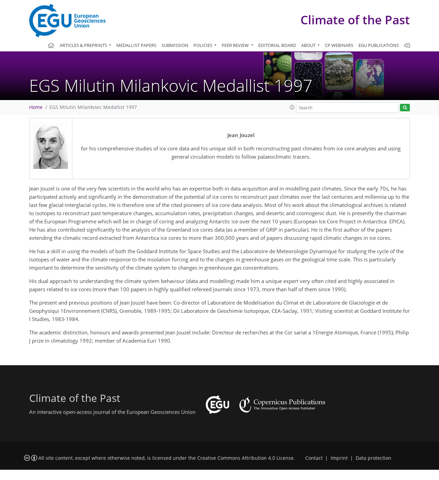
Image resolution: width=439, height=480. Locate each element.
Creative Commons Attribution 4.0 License (245, 458)
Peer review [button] (236, 45)
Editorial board (277, 45)
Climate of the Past (355, 20)
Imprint (339, 458)
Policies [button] (203, 45)
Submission (175, 45)
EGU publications (378, 45)
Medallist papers (136, 45)
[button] (292, 107)
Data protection (373, 458)
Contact (314, 458)
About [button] (309, 45)
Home (36, 107)
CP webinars (339, 45)
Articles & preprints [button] (84, 45)
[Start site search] (405, 108)
